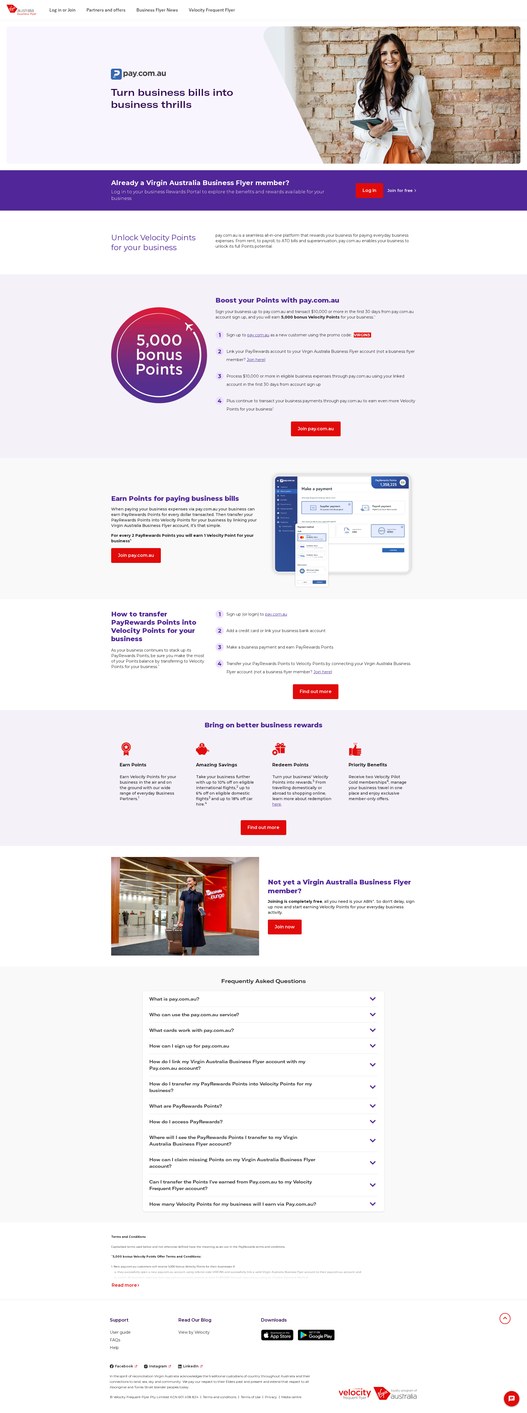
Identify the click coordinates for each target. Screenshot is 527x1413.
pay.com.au (258, 335)
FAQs (115, 1339)
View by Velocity (194, 1332)
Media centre (291, 1397)
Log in (369, 190)
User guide (120, 1332)
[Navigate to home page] (355, 1393)
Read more (124, 1285)
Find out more (316, 691)
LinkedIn (190, 1366)
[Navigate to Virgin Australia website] (395, 1393)
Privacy (271, 1397)
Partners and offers (105, 10)
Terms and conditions (219, 1397)
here (276, 804)
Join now (285, 926)
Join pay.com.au (316, 428)
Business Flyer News (157, 10)
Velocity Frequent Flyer (212, 10)
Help (114, 1347)
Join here (255, 359)
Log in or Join (62, 10)
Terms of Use (250, 1397)
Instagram (158, 1366)
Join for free (400, 190)
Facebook (124, 1366)
